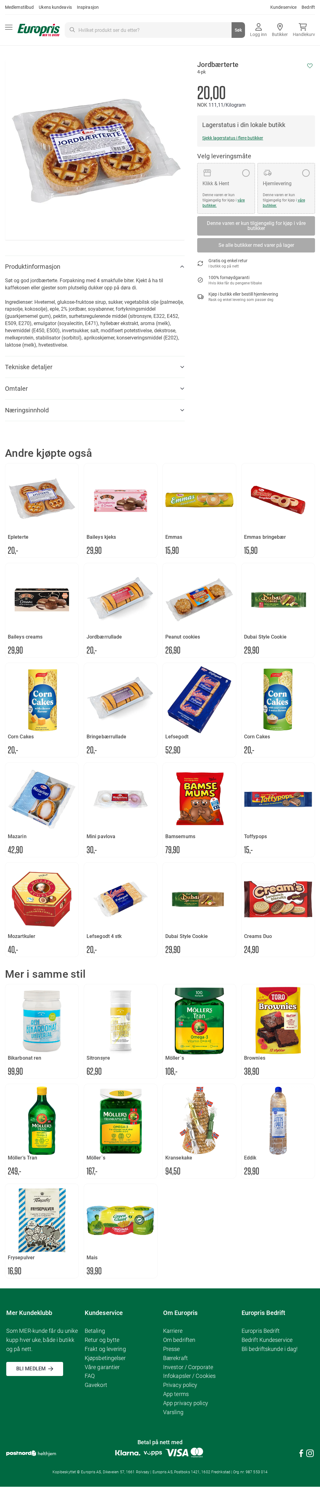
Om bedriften (179, 1340)
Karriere (172, 1330)
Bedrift (308, 7)
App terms (176, 1394)
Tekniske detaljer (28, 367)
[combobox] (155, 30)
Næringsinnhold (27, 410)
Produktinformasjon (32, 266)
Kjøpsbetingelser (105, 1358)
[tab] (95, 266)
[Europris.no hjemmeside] (39, 30)
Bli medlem (31, 1369)
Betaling (95, 1330)
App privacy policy (185, 1403)
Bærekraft (175, 1358)
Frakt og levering (105, 1349)
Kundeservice (283, 7)
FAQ (90, 1376)
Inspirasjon (88, 7)
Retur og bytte (102, 1340)
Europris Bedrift (261, 1330)
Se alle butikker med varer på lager (256, 245)
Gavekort (96, 1385)
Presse (171, 1349)
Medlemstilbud (19, 7)
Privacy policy (180, 1385)
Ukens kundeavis (55, 7)
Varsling (173, 1412)
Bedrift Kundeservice (267, 1340)
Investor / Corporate (188, 1367)
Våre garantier (102, 1367)
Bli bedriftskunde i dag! (270, 1349)
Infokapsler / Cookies (189, 1376)
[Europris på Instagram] (310, 1454)
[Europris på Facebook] (301, 1454)
